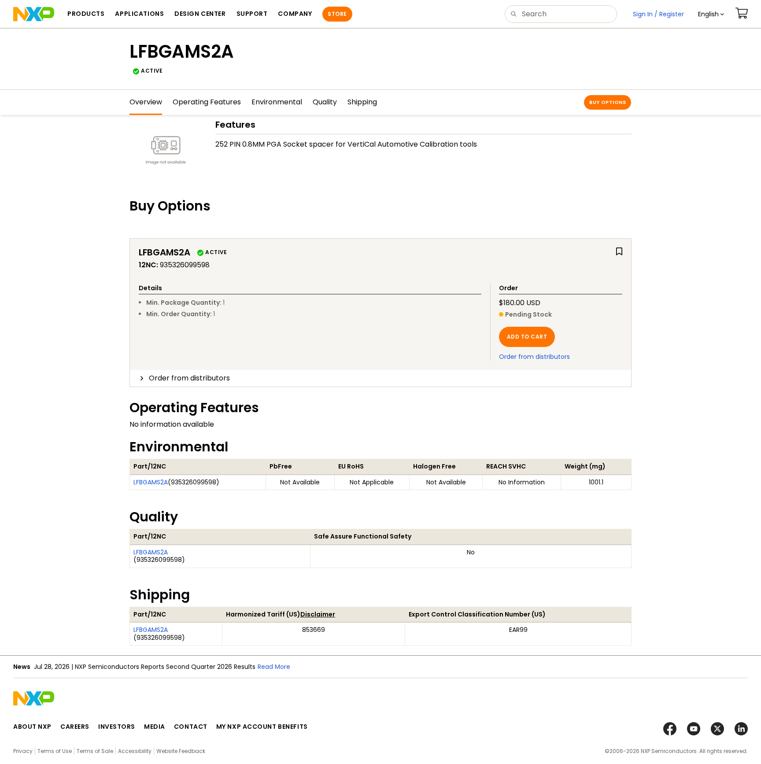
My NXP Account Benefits (262, 726)
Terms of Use (54, 751)
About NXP (32, 726)
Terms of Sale (95, 751)
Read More (274, 666)
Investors (116, 726)
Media (154, 726)
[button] (711, 14)
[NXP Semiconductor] (33, 14)
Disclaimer (317, 614)
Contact (190, 726)
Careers (74, 726)
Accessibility (134, 751)
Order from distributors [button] (189, 378)
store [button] (337, 14)
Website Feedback (180, 751)
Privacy (23, 751)
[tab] (380, 378)
